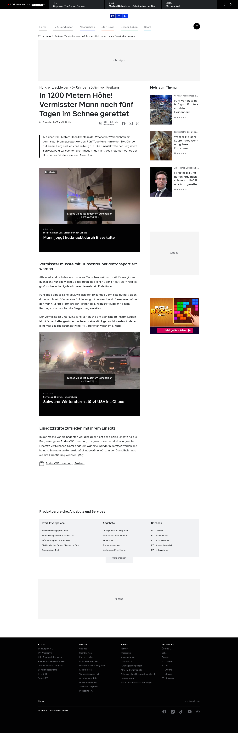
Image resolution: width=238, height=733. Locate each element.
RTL (40, 36)
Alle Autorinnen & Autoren (51, 661)
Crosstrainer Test (50, 550)
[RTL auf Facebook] (164, 712)
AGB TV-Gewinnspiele (131, 670)
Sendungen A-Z (45, 649)
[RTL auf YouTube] (190, 712)
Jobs (164, 653)
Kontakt (124, 649)
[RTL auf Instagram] (173, 712)
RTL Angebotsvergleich (162, 545)
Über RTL (166, 649)
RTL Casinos (157, 531)
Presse (165, 657)
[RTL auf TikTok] (181, 712)
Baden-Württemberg (59, 463)
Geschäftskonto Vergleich (92, 666)
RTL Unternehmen (160, 550)
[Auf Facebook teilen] (123, 123)
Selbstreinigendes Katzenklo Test (58, 536)
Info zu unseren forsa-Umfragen (136, 683)
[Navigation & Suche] (196, 26)
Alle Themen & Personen (50, 657)
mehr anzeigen (119, 558)
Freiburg (79, 463)
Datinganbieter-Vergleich (115, 531)
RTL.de (41, 645)
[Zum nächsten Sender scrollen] (231, 4)
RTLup (165, 666)
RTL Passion (168, 678)
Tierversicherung (111, 545)
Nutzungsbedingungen (131, 666)
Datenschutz (127, 662)
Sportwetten (85, 653)
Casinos (83, 649)
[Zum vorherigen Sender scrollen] (224, 4)
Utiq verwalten (128, 678)
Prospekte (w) (86, 691)
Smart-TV (43, 678)
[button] (101, 431)
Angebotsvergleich (88, 678)
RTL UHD (42, 674)
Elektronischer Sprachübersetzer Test (60, 545)
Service (124, 645)
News (48, 36)
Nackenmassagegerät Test (55, 531)
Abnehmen (108, 541)
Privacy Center (128, 657)
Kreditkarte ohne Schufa (115, 536)
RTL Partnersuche (160, 541)
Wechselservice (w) (89, 674)
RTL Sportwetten (159, 536)
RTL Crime (167, 670)
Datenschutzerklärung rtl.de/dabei (138, 674)
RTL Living (167, 674)
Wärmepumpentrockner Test (56, 541)
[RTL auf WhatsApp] (198, 712)
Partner (83, 645)
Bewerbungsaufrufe (47, 670)
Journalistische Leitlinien (50, 666)
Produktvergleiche (88, 661)
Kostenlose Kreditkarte (114, 550)
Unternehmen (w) (88, 683)
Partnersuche (86, 657)
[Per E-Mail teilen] (131, 123)
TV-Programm (45, 653)
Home (41, 701)
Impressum (126, 653)
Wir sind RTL (168, 645)
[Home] (119, 16)
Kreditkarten (85, 670)
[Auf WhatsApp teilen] (138, 123)
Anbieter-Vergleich (88, 687)
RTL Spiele (167, 661)
